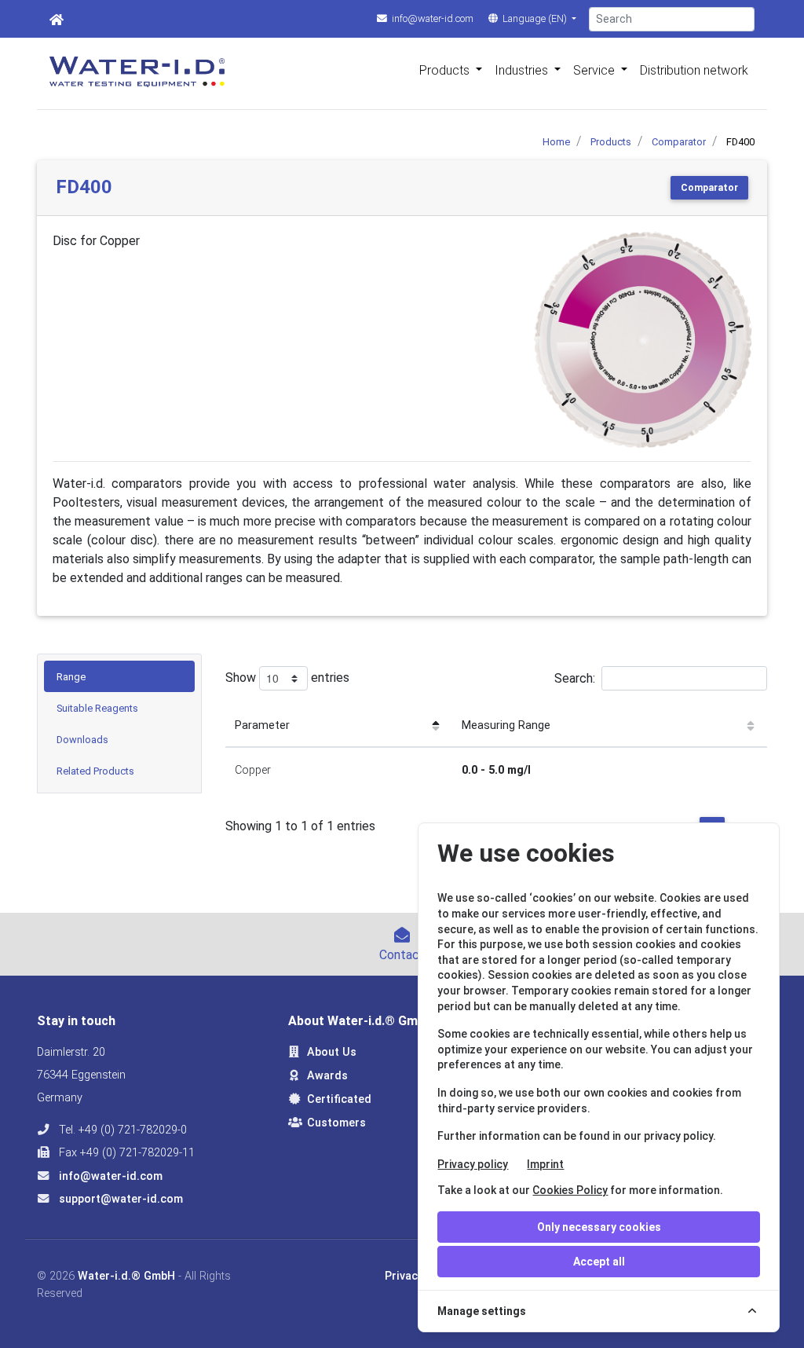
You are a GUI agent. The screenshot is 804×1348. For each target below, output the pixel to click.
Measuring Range (506, 725)
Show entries (287, 677)
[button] (550, 340)
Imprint (545, 1164)
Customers (336, 1123)
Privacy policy (472, 1164)
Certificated (339, 1099)
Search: (574, 678)
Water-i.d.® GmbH (126, 1276)
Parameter (262, 725)
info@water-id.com (431, 18)
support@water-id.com (119, 1199)
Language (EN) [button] (534, 18)
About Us (331, 1052)
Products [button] (446, 70)
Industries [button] (523, 70)
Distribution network (694, 70)
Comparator (709, 187)
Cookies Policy (570, 1190)
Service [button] (595, 70)
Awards (327, 1075)
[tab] (119, 676)
